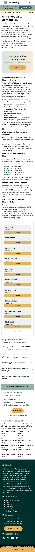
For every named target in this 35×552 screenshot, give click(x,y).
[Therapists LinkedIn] (17, 538)
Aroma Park (5, 445)
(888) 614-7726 (26, 7)
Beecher (20, 454)
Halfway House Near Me (14, 523)
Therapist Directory (12, 500)
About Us (9, 505)
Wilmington (5, 450)
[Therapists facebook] (4, 538)
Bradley (6, 168)
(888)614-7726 (17, 411)
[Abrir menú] (29, 2)
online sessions (15, 148)
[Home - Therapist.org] (2, 12)
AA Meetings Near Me (13, 519)
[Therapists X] (8, 538)
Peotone (6, 166)
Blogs (7, 502)
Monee (20, 450)
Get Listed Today (11, 511)
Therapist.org (13, 2)
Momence (4, 454)
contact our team (27, 216)
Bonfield (7, 175)
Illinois (29, 426)
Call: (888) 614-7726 (17, 549)
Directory (8, 12)
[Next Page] (30, 331)
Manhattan (7, 172)
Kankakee (7, 170)
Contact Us (9, 507)
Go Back (31, 12)
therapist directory (19, 92)
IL (13, 12)
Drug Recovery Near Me (14, 521)
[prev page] (4, 331)
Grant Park (21, 445)
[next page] (30, 331)
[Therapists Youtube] (12, 538)
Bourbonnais (8, 164)
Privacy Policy (10, 509)
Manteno (4, 426)
